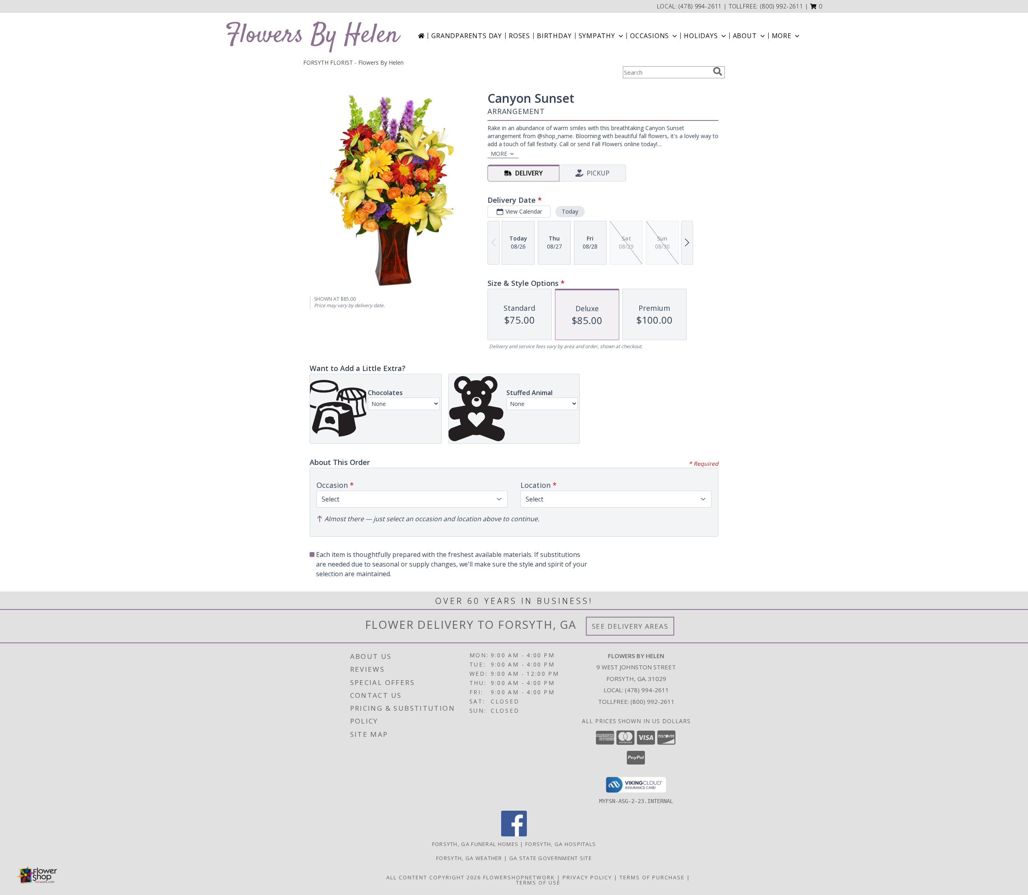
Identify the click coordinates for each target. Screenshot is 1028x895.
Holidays (701, 35)
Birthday (554, 35)
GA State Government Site (550, 858)
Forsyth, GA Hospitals (560, 844)
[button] (816, 6)
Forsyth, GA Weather (469, 858)
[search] (717, 71)
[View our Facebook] (514, 834)
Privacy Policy (587, 877)
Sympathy (597, 35)
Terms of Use (538, 882)
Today (570, 211)
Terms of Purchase (652, 877)
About (745, 35)
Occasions (649, 35)
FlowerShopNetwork (519, 877)
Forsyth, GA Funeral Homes (475, 844)
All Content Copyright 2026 (433, 877)
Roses (519, 35)
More (781, 35)
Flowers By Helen (312, 35)
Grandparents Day (466, 35)
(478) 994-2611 (701, 6)
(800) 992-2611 (781, 6)
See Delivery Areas (630, 626)
